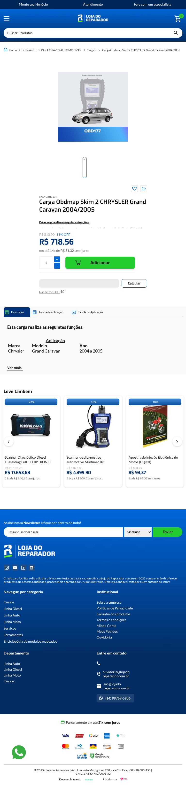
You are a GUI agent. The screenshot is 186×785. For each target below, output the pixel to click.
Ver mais (14, 368)
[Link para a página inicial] (11, 50)
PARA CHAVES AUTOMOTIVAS (61, 50)
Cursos (9, 602)
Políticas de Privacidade (115, 608)
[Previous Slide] (9, 441)
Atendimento (93, 4)
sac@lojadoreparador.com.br (117, 686)
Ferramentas (13, 635)
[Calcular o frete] (134, 283)
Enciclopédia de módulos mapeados (30, 641)
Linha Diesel (13, 609)
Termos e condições (111, 620)
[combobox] (93, 33)
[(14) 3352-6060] (98, 663)
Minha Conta (106, 625)
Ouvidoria (104, 637)
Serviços (10, 628)
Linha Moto (12, 622)
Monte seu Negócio (33, 4)
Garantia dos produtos (113, 614)
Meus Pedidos (107, 631)
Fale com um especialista (152, 4)
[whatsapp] (143, 188)
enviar (168, 532)
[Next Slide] (177, 441)
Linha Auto (28, 50)
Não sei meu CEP (49, 292)
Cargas (91, 50)
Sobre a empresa (109, 602)
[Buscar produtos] (175, 33)
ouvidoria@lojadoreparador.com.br (116, 674)
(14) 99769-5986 (118, 698)
